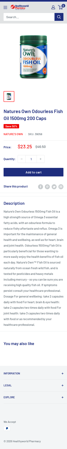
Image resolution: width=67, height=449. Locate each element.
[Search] (58, 17)
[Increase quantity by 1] (40, 159)
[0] (60, 7)
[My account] (53, 7)
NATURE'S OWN (13, 134)
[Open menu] (5, 7)
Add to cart (34, 172)
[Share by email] (60, 186)
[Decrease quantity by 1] (21, 159)
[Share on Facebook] (40, 186)
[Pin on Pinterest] (47, 186)
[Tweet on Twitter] (54, 186)
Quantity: (10, 159)
